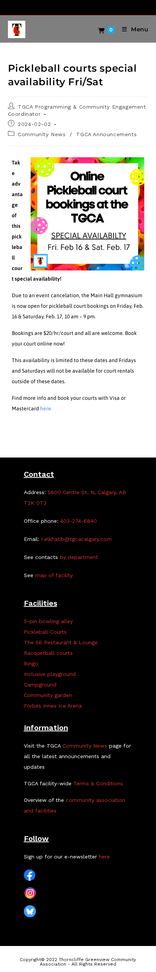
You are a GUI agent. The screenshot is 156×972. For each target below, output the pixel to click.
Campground (40, 685)
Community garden (48, 695)
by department (79, 557)
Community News (42, 134)
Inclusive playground (50, 674)
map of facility (54, 575)
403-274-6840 (78, 521)
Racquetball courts (48, 653)
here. (46, 408)
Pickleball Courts (45, 632)
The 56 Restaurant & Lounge (61, 642)
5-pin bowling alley (48, 621)
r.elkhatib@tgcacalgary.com (76, 539)
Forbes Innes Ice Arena (53, 706)
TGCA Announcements (106, 134)
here (104, 857)
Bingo (31, 663)
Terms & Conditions (98, 783)
